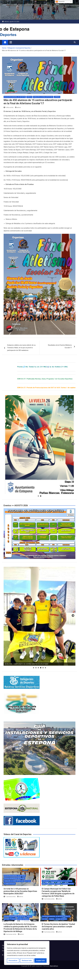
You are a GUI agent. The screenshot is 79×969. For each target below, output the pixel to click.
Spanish (61, 1)
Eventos (29, 97)
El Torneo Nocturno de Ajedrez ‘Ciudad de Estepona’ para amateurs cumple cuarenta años (58, 926)
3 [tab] (38, 667)
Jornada (57, 97)
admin (19, 107)
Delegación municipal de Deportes (14, 97)
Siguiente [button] (72, 444)
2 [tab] (40, 496)
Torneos (58, 883)
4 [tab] (40, 667)
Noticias (27, 881)
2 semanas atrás (49, 899)
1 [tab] (38, 496)
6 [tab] (45, 667)
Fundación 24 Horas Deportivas (43, 97)
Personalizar (13, 960)
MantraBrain (54, 966)
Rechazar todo (27, 960)
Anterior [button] (6, 444)
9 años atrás (9, 107)
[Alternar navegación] (10, 42)
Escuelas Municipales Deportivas (14, 878)
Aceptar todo (40, 960)
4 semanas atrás (10, 934)
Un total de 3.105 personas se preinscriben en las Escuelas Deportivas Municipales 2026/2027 (20, 891)
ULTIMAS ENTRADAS (9, 883)
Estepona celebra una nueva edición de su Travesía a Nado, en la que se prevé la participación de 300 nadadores (21, 347)
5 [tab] (43, 667)
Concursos (45, 881)
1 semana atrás (10, 896)
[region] (26, 953)
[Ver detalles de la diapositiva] (39, 444)
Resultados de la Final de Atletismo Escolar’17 (60, 346)
